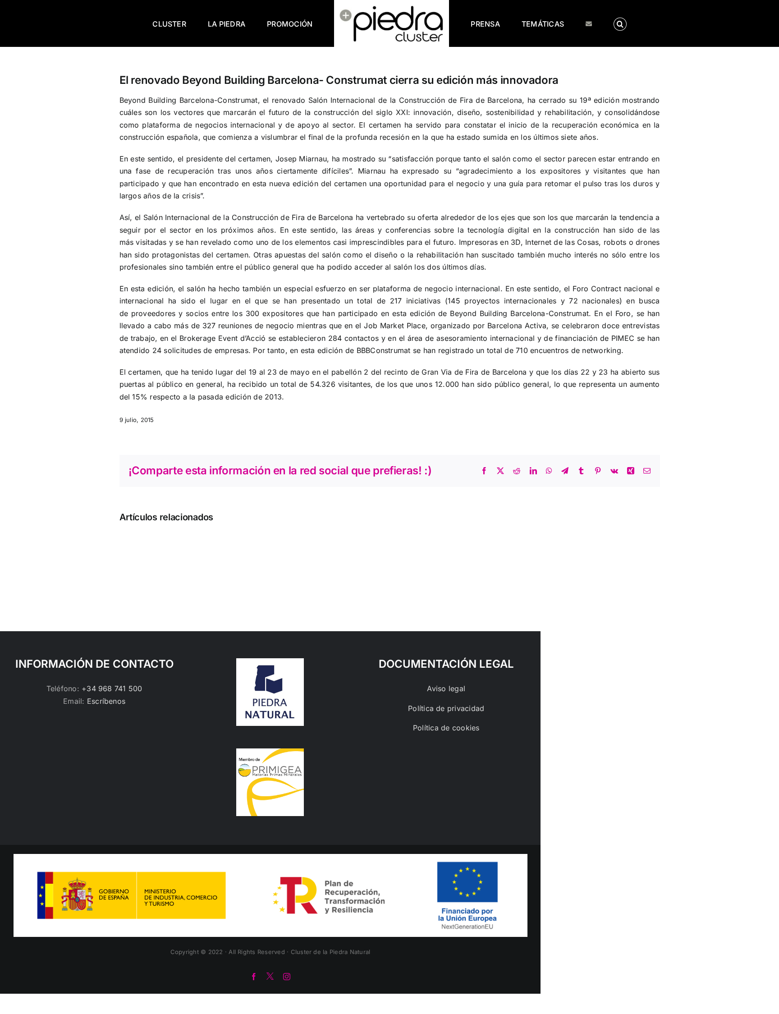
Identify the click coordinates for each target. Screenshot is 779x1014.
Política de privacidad (446, 708)
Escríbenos (106, 701)
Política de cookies (446, 727)
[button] (583, 23)
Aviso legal (446, 688)
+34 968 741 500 (112, 688)
